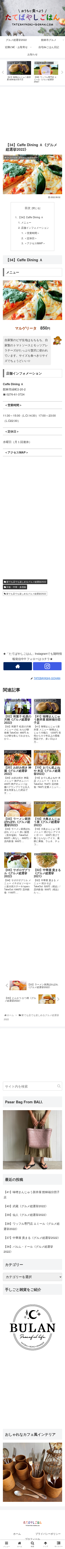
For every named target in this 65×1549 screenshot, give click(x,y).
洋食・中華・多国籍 (16, 586)
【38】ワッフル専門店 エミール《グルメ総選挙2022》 (32, 1226)
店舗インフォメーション (35, 227)
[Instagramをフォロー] (47, 666)
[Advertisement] (32, 112)
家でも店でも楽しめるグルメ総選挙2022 (26, 581)
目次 (28, 208)
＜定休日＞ (30, 238)
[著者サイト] (17, 666)
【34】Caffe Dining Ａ (30, 217)
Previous (3, 72)
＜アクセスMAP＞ (34, 243)
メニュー (26, 222)
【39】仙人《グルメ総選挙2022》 (26, 1215)
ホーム (17, 1533)
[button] (59, 1086)
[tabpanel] (19, 71)
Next (62, 72)
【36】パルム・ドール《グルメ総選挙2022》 (28, 1249)
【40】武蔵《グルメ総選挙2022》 (26, 1206)
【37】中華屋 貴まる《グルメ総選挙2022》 (32, 1238)
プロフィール (32, 1539)
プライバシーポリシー (48, 1533)
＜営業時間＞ (32, 233)
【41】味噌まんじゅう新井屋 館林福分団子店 (32, 1194)
